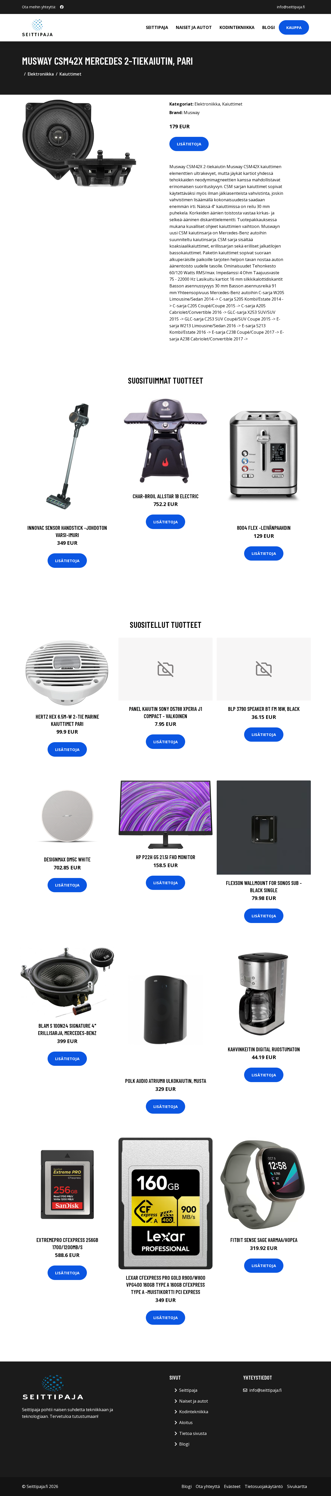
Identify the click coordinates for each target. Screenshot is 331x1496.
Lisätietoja (189, 143)
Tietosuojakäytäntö (264, 1486)
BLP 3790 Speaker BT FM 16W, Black (264, 708)
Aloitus (186, 1422)
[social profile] (62, 7)
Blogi (268, 27)
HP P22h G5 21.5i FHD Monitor (165, 857)
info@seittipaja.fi (291, 6)
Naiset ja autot (194, 27)
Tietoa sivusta (193, 1433)
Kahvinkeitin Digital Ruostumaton (264, 1049)
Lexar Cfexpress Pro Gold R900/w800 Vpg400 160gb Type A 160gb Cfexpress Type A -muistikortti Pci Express (165, 1284)
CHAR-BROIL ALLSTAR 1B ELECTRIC (166, 496)
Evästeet (232, 1486)
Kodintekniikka (237, 27)
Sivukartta (297, 1486)
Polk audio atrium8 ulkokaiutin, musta (165, 1080)
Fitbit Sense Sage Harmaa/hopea (263, 1240)
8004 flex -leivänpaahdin (264, 527)
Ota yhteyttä (208, 1486)
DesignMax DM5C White (67, 859)
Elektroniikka (41, 74)
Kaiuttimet (70, 74)
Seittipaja (157, 27)
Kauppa (294, 27)
